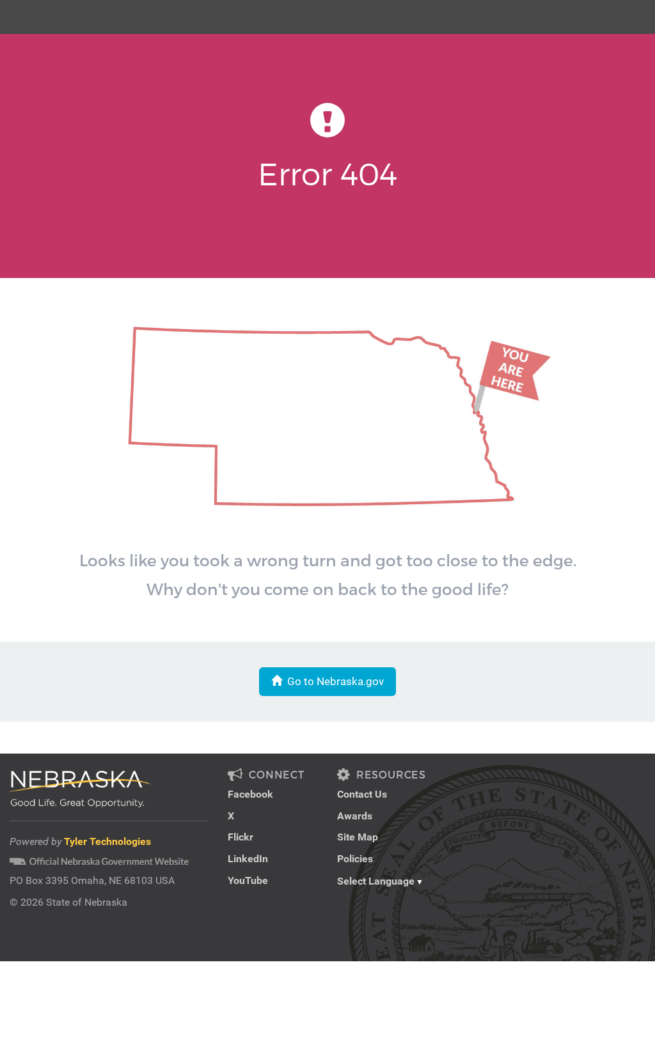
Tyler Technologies (107, 841)
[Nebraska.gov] (32, 9)
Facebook (250, 794)
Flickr (240, 837)
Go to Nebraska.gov (333, 681)
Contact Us (362, 794)
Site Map (357, 837)
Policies (355, 859)
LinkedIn (248, 859)
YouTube (248, 880)
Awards (354, 816)
